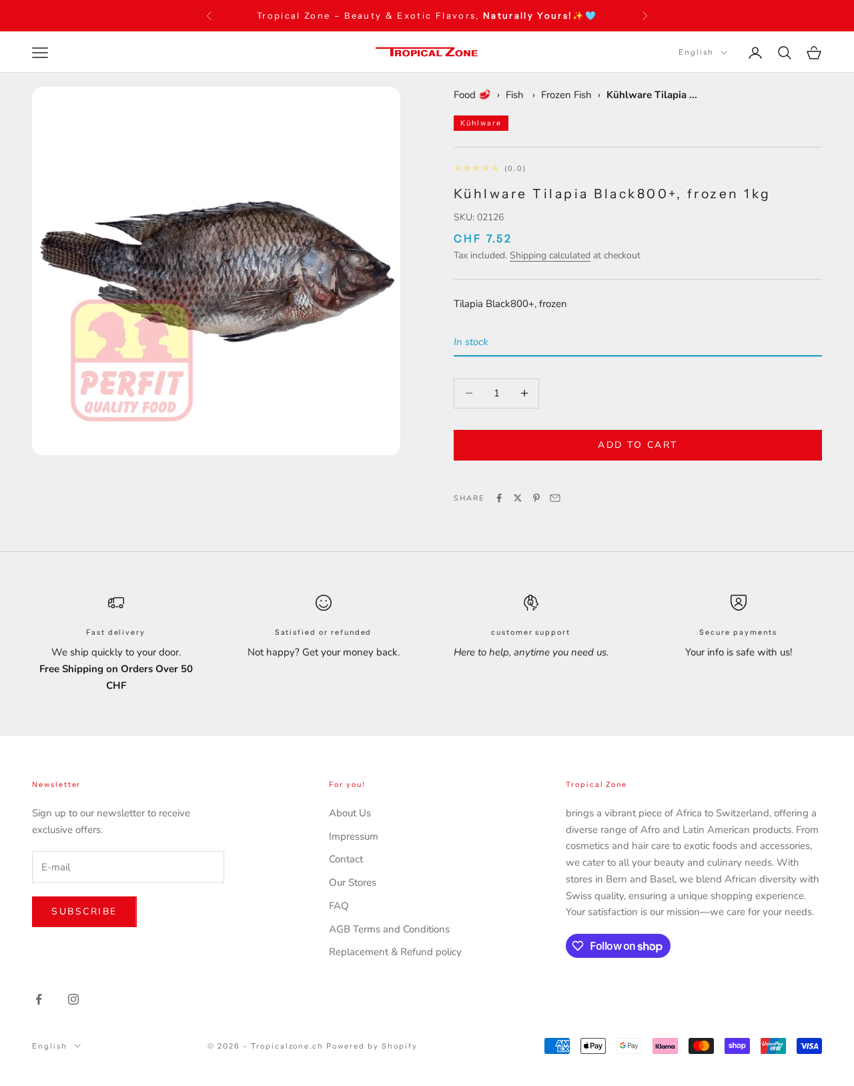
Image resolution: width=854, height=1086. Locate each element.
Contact (346, 859)
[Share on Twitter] (517, 498)
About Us (350, 813)
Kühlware (481, 123)
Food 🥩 (472, 94)
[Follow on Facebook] (38, 999)
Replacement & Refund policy (395, 952)
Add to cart (638, 445)
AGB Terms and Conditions (389, 929)
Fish (516, 94)
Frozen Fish (566, 94)
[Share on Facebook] (499, 498)
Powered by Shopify (372, 1046)
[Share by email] (555, 498)
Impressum (353, 836)
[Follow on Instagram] (73, 999)
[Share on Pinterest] (536, 498)
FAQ (339, 905)
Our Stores (352, 882)
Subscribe (84, 911)
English (696, 52)
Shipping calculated (550, 255)
